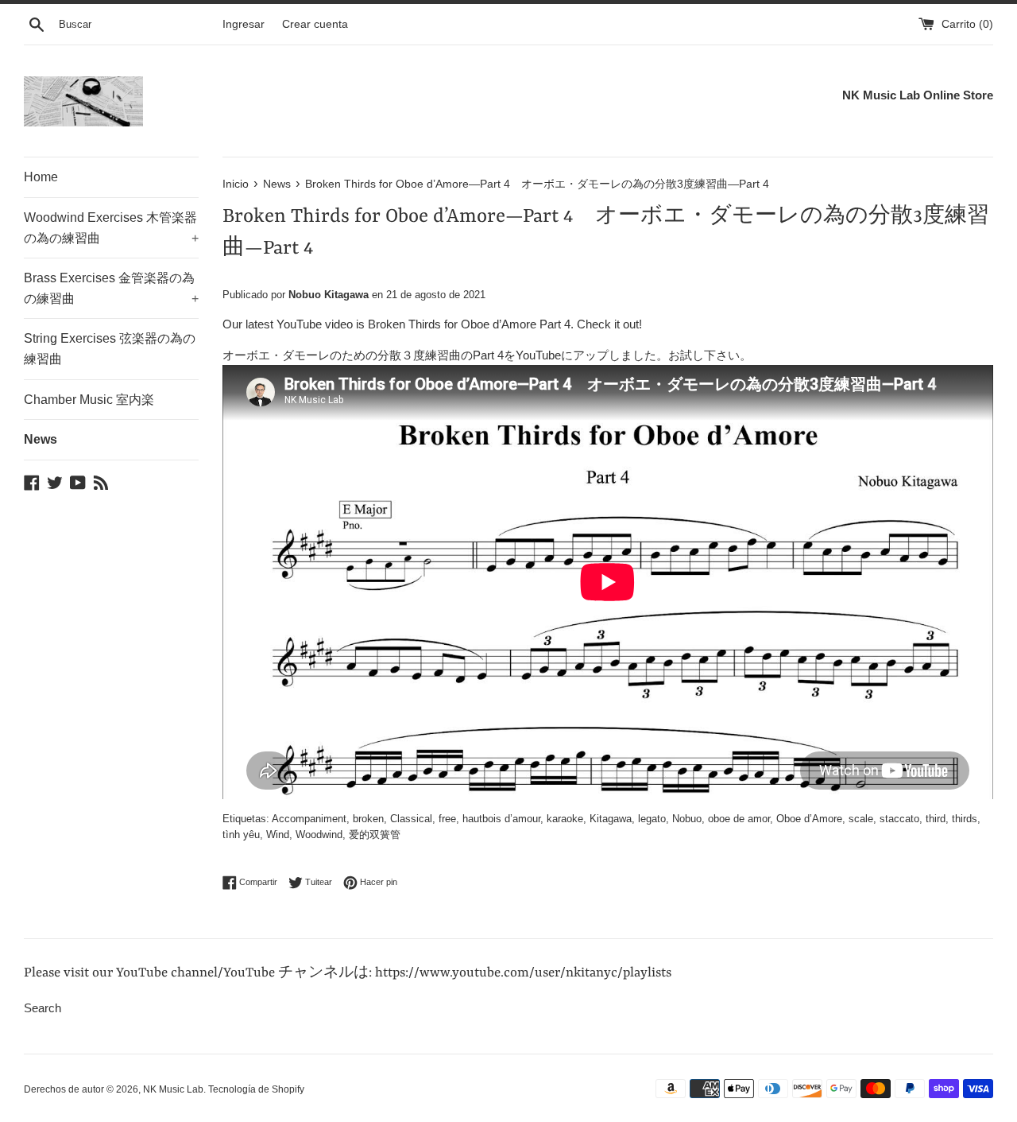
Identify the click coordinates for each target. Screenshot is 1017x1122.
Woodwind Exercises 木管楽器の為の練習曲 (111, 228)
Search (42, 1008)
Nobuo (687, 819)
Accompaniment (309, 819)
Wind (277, 835)
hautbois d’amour (501, 819)
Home (41, 177)
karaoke (565, 819)
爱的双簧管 (374, 835)
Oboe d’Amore (809, 819)
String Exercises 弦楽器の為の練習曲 (109, 349)
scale (861, 819)
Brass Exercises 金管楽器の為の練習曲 (111, 288)
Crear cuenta (315, 24)
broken (368, 819)
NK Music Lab (173, 1089)
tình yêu (241, 835)
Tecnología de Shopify (256, 1089)
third (935, 819)
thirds (964, 819)
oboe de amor (739, 819)
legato (652, 819)
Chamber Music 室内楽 (89, 399)
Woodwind (319, 835)
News (40, 439)
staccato (899, 819)
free (447, 819)
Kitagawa (611, 819)
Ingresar (243, 24)
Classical (411, 819)
